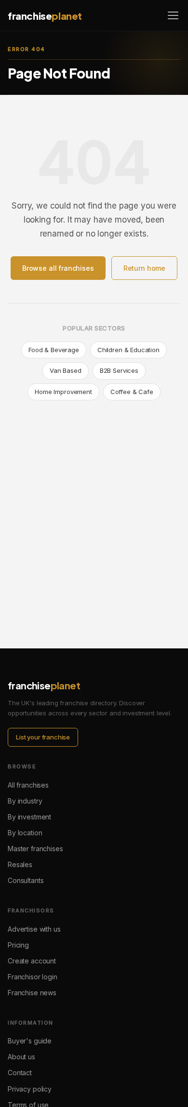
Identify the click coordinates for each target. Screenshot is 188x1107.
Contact (20, 1072)
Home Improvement (63, 391)
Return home (144, 268)
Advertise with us (34, 929)
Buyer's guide (30, 1041)
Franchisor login (32, 977)
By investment (29, 817)
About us (21, 1057)
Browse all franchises (58, 268)
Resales (20, 864)
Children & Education (128, 350)
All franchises (28, 785)
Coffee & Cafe (131, 391)
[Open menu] (173, 15)
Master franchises (35, 848)
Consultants (25, 880)
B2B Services (119, 370)
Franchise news (32, 992)
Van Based (65, 370)
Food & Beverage (53, 350)
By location (25, 833)
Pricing (18, 945)
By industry (25, 801)
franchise (45, 16)
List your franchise (43, 737)
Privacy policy (30, 1089)
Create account (32, 961)
